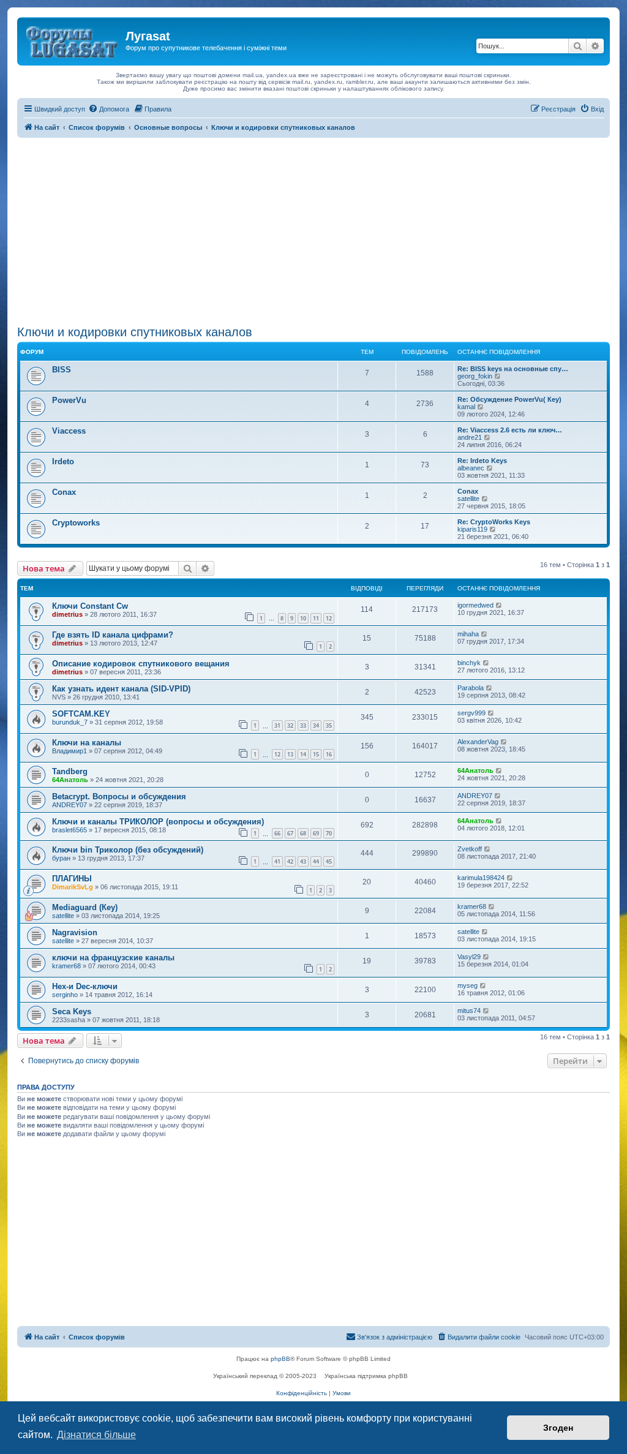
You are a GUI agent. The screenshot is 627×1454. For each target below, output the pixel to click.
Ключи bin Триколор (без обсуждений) (127, 849)
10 (303, 618)
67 (290, 833)
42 (290, 861)
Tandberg (70, 771)
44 (316, 861)
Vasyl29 (469, 956)
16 (329, 754)
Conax (64, 492)
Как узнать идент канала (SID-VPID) (121, 688)
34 (316, 725)
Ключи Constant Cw (90, 606)
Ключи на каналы (86, 742)
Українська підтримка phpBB (366, 1376)
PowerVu (69, 400)
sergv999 (471, 713)
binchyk (469, 662)
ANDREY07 (69, 804)
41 (277, 861)
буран (61, 858)
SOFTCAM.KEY (81, 713)
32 (290, 725)
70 (329, 833)
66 (277, 833)
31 (277, 725)
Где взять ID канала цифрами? (112, 634)
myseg (467, 985)
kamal (466, 406)
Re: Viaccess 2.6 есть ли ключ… (509, 430)
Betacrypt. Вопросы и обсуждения (119, 796)
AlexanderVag (477, 741)
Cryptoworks (76, 522)
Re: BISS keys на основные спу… (512, 368)
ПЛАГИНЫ (72, 878)
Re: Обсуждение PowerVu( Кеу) (509, 399)
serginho (65, 994)
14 (303, 754)
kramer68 (471, 906)
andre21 (469, 437)
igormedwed (475, 605)
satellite (468, 498)
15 (316, 754)
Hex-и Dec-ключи (85, 986)
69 (316, 833)
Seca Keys (71, 1011)
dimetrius (67, 614)
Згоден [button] (558, 1428)
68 (303, 833)
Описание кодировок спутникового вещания (141, 663)
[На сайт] (73, 39)
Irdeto (63, 461)
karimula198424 (481, 877)
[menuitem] (108, 109)
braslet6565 (69, 830)
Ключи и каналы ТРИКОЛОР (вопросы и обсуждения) (158, 821)
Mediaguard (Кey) (85, 907)
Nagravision (74, 932)
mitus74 (469, 1010)
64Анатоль (70, 779)
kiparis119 (472, 529)
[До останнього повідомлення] (499, 605)
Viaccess (69, 430)
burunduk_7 (70, 722)
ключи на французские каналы (113, 957)
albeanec (470, 468)
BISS (61, 369)
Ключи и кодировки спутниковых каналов (134, 332)
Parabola (470, 687)
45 (329, 861)
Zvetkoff (469, 849)
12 (329, 618)
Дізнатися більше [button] (96, 1435)
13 (290, 754)
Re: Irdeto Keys (482, 460)
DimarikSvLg (72, 887)
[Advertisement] (313, 229)
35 (329, 725)
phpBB (280, 1358)
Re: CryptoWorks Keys (493, 521)
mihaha (468, 634)
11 (316, 618)
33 (303, 725)
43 (303, 861)
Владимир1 (69, 751)
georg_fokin (474, 376)
